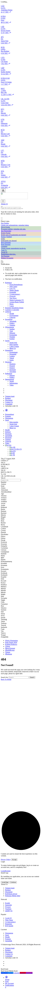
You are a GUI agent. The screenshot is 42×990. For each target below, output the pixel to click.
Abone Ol (4, 204)
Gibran (7, 646)
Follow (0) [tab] (8, 270)
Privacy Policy (6, 859)
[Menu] (3, 190)
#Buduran (8, 654)
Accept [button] (14, 859)
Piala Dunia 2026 (11, 642)
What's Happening (11, 640)
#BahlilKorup (10, 650)
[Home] (6, 411)
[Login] (2, 260)
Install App (5, 882)
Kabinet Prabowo (11, 644)
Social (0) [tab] (8, 268)
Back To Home (6, 679)
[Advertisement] (21, 748)
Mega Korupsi (10, 648)
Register (8, 871)
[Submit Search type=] (22, 208)
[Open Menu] (3, 201)
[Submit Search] (2, 206)
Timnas (7, 652)
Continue (13, 882)
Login (3, 871)
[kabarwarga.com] (14, 198)
